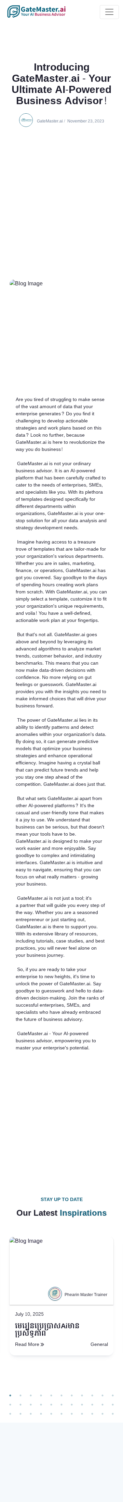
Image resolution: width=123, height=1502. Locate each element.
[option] (61, 1313)
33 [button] (112, 1413)
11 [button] (112, 1395)
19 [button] (82, 1404)
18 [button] (71, 1404)
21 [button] (102, 1404)
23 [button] (10, 1413)
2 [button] (20, 1395)
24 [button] (20, 1413)
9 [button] (92, 1395)
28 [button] (61, 1413)
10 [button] (102, 1395)
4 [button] (41, 1395)
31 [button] (92, 1413)
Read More (27, 1344)
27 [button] (51, 1413)
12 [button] (10, 1404)
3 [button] (30, 1395)
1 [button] (10, 1395)
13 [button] (20, 1404)
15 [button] (41, 1404)
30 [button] (82, 1413)
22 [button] (112, 1404)
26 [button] (41, 1413)
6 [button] (61, 1395)
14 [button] (30, 1404)
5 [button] (51, 1395)
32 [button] (102, 1413)
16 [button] (51, 1404)
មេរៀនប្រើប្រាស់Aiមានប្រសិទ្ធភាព (47, 1330)
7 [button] (71, 1395)
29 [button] (71, 1413)
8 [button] (82, 1395)
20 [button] (92, 1404)
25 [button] (30, 1413)
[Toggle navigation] (109, 12)
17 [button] (61, 1404)
